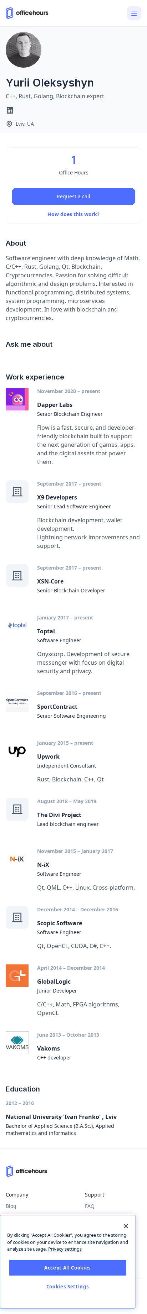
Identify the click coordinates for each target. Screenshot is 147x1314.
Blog (11, 1206)
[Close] (126, 1226)
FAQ (90, 1206)
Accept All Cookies (67, 1268)
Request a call (73, 196)
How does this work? (73, 214)
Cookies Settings (67, 1286)
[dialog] (67, 1261)
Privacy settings (65, 1249)
